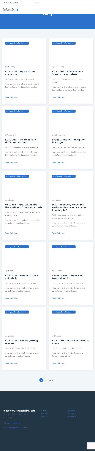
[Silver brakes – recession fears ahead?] (71, 254)
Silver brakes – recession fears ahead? (67, 277)
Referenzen (46, 414)
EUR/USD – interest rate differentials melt (20, 141)
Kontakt (44, 417)
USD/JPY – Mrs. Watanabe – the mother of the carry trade (23, 206)
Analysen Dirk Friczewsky (16, 43)
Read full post (11, 97)
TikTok (37, 3)
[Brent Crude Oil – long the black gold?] (71, 118)
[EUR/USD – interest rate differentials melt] (24, 118)
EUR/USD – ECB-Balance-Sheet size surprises (68, 73)
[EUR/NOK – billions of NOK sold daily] (24, 254)
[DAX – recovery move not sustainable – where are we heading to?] (71, 183)
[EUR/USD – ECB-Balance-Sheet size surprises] (71, 50)
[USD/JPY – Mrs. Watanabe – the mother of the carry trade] (24, 183)
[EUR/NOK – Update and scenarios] (24, 50)
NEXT (51, 380)
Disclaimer (71, 414)
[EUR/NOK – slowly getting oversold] (24, 319)
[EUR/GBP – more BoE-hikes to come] (71, 319)
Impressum (72, 417)
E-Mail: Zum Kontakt (9, 3)
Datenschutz (72, 411)
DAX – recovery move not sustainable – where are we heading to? (69, 207)
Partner (44, 411)
